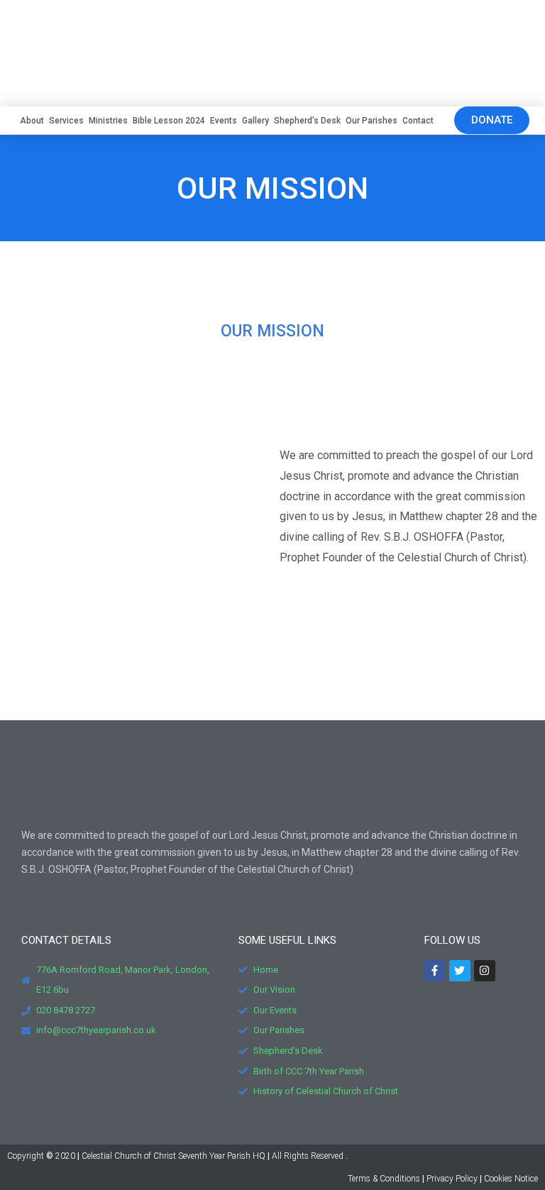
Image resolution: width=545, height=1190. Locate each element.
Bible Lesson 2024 (169, 121)
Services (66, 121)
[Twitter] (459, 970)
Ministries (108, 121)
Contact (418, 121)
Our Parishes (371, 121)
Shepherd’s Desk (307, 121)
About (32, 121)
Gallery (255, 121)
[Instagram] (484, 970)
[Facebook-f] (435, 970)
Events (223, 121)
